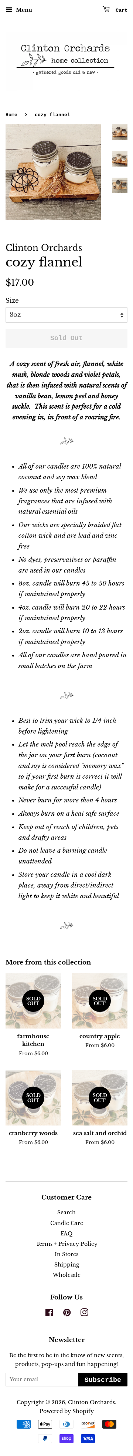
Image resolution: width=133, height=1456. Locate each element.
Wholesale (67, 1275)
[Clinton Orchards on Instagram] (84, 1314)
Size (12, 301)
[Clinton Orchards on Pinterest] (67, 1314)
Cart (120, 10)
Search (66, 1212)
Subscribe (103, 1380)
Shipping (66, 1264)
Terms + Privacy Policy (67, 1244)
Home (11, 115)
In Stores (66, 1254)
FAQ (66, 1233)
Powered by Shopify (67, 1411)
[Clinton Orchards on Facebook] (49, 1314)
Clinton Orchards (91, 1402)
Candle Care (66, 1223)
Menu (23, 10)
